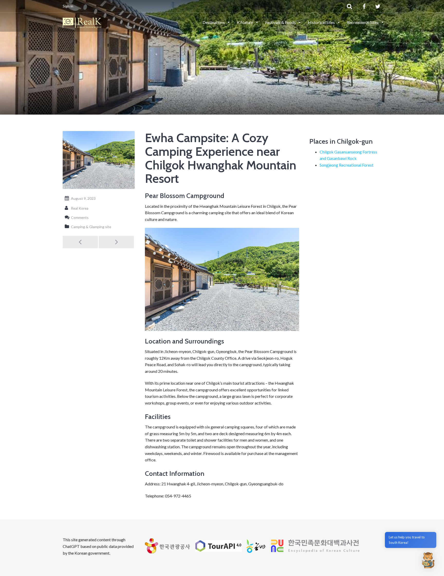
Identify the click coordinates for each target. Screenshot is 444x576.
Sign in (68, 6)
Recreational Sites (363, 22)
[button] (428, 560)
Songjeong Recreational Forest (346, 164)
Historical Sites (322, 22)
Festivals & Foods (281, 22)
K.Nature (245, 22)
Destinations (214, 22)
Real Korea (79, 208)
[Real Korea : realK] (82, 22)
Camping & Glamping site (91, 227)
